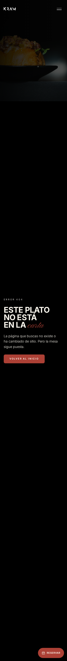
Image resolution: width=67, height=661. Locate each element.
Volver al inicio (24, 358)
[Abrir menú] (59, 9)
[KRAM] (10, 8)
